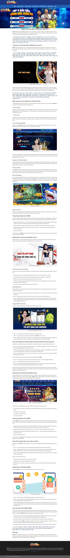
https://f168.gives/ (45, 97)
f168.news (24, 36)
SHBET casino (42, 55)
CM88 (34, 526)
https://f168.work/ (33, 39)
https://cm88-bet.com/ (30, 528)
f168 (16, 38)
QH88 (15, 6)
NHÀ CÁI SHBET (15, 94)
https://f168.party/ (35, 95)
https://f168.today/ (30, 52)
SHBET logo (34, 54)
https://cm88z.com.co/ (16, 529)
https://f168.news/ (39, 41)
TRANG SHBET (22, 94)
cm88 (37, 526)
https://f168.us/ (32, 41)
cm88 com (20, 526)
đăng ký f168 (24, 97)
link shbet (21, 55)
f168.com (46, 41)
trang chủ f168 (18, 97)
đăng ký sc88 (16, 115)
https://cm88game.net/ (48, 528)
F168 (46, 36)
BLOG (55, 6)
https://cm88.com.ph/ (26, 529)
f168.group (29, 36)
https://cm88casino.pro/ (20, 528)
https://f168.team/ (41, 39)
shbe (55, 92)
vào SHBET (39, 54)
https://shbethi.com (55, 550)
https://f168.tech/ (26, 39)
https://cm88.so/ (45, 526)
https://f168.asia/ (51, 95)
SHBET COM (20, 57)
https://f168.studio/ (24, 41)
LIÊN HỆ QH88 (50, 6)
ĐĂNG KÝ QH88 (20, 6)
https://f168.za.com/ (50, 39)
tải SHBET (18, 54)
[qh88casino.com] (11, 2)
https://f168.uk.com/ (41, 36)
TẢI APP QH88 (28, 6)
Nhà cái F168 (15, 42)
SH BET (14, 54)
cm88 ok (40, 526)
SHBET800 (29, 54)
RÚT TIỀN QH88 (35, 6)
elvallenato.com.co (17, 36)
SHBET (55, 52)
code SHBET (23, 54)
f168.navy (34, 36)
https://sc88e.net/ (42, 550)
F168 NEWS (29, 38)
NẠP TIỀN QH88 (42, 6)
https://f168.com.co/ (22, 38)
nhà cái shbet (26, 55)
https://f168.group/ (45, 38)
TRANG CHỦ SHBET (29, 92)
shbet (21, 39)
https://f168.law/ (16, 39)
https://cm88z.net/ (39, 528)
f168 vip (55, 39)
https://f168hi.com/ (22, 52)
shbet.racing (54, 55)
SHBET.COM (15, 57)
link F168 (33, 38)
